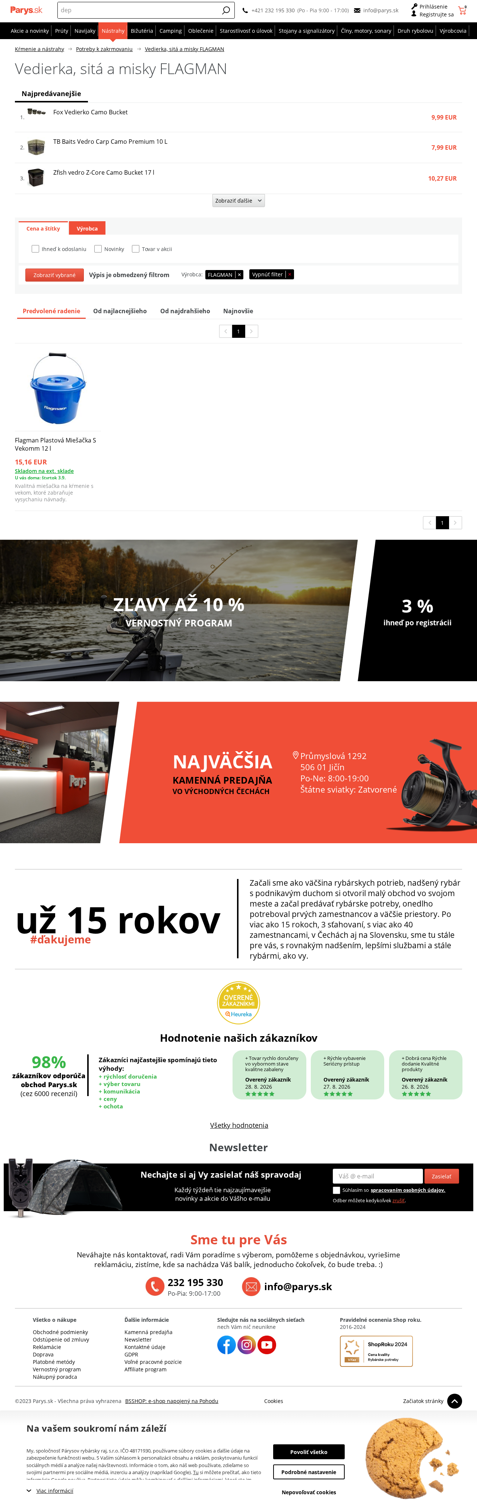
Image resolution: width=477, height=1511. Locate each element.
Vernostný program (57, 1369)
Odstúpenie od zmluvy (61, 1339)
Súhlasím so (355, 1190)
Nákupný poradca (55, 1376)
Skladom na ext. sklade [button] (44, 470)
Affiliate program (145, 1369)
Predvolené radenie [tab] (51, 311)
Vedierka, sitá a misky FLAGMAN (184, 49)
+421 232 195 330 (273, 10)
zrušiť (398, 1200)
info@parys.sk (380, 10)
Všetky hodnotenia (239, 1125)
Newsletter (138, 1339)
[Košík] (463, 10)
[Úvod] (27, 10)
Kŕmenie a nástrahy (39, 49)
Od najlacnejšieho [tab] (120, 311)
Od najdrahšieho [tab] (185, 311)
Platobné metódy (54, 1361)
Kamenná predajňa (148, 1332)
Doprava (43, 1354)
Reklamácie (47, 1346)
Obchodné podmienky (60, 1332)
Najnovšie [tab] (238, 311)
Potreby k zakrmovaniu (104, 49)
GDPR (131, 1354)
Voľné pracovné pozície (153, 1361)
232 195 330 (195, 1282)
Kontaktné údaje (144, 1346)
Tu (196, 1472)
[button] (226, 10)
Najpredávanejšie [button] (51, 93)
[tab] (43, 228)
